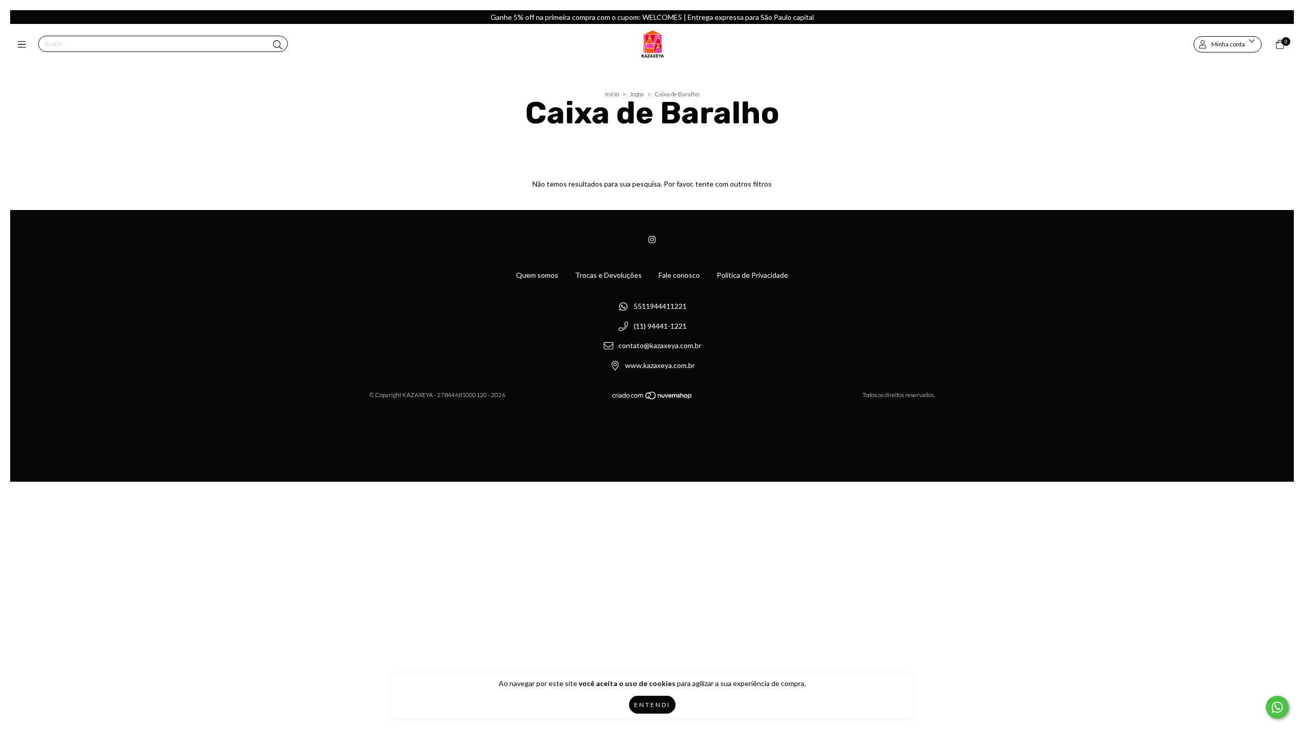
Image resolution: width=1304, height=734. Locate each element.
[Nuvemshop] (652, 397)
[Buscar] (277, 45)
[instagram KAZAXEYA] (652, 239)
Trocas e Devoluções (608, 275)
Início (612, 94)
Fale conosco (679, 275)
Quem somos (537, 275)
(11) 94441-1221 (660, 326)
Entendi (652, 705)
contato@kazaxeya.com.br (659, 346)
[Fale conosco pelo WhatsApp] (1277, 707)
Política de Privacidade (752, 275)
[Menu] (24, 44)
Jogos (637, 94)
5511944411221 (660, 306)
